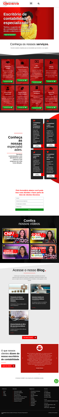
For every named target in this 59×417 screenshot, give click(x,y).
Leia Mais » (12, 307)
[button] (31, 3)
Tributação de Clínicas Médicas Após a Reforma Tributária (17, 298)
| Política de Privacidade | (53, 412)
